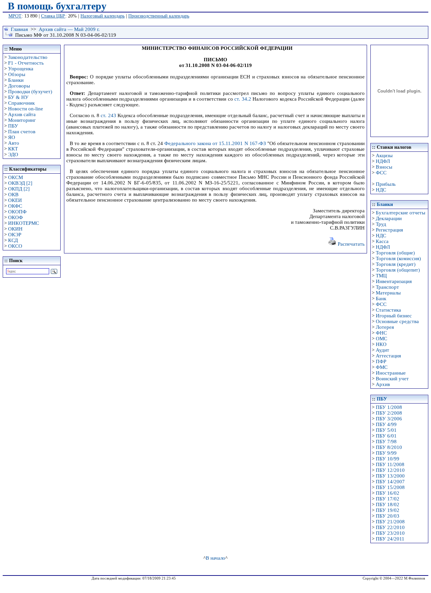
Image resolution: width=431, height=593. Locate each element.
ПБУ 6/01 (386, 436)
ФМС (382, 367)
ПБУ (13, 126)
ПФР (381, 361)
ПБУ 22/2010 (390, 527)
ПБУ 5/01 (386, 430)
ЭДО (13, 154)
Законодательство (27, 57)
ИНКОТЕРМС (23, 223)
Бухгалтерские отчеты (400, 212)
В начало (215, 558)
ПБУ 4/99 (386, 424)
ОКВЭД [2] (20, 183)
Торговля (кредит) (396, 264)
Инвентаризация (394, 281)
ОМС (381, 338)
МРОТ (15, 16)
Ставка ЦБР (53, 16)
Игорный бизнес (394, 315)
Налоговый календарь (102, 16)
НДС (381, 190)
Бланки (16, 80)
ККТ (13, 148)
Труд (381, 224)
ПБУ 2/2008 (389, 413)
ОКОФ (15, 217)
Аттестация (388, 355)
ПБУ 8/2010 (389, 447)
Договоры (19, 86)
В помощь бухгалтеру (57, 5)
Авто (13, 143)
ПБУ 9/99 (386, 453)
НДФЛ (383, 161)
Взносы (384, 167)
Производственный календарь (158, 16)
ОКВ (13, 194)
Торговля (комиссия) (398, 258)
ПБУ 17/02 (387, 498)
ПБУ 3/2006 (389, 418)
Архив (383, 384)
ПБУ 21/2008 (390, 521)
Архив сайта (22, 114)
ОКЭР (14, 234)
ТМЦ (381, 275)
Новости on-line (25, 108)
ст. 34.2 (242, 99)
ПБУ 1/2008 (389, 407)
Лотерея (385, 327)
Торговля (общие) (395, 252)
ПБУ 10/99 (387, 458)
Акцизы (384, 155)
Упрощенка (20, 68)
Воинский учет (392, 378)
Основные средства (397, 321)
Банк (381, 298)
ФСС (381, 172)
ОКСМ (15, 177)
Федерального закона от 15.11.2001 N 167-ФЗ (215, 143)
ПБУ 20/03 (387, 516)
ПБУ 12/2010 (390, 470)
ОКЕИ (15, 200)
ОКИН (15, 229)
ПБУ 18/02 (387, 504)
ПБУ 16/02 (387, 493)
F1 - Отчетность (26, 63)
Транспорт (387, 287)
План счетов (21, 131)
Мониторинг (22, 120)
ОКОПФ (17, 211)
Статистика (388, 310)
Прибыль (386, 184)
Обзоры (16, 74)
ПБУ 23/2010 (390, 533)
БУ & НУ (18, 97)
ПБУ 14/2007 (390, 481)
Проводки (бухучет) (30, 91)
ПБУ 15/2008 (390, 487)
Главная (19, 29)
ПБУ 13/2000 (390, 476)
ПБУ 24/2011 (390, 539)
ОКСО (15, 246)
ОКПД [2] (19, 188)
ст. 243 (108, 115)
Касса (382, 241)
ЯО (11, 137)
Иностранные (391, 373)
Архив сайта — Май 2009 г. (69, 29)
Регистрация (389, 230)
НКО (381, 344)
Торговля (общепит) (398, 270)
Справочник (21, 103)
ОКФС (15, 206)
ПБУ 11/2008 (390, 464)
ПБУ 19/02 (387, 510)
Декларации (389, 218)
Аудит (382, 350)
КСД (13, 240)
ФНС (381, 333)
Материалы (388, 292)
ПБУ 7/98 (386, 441)
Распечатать (350, 244)
